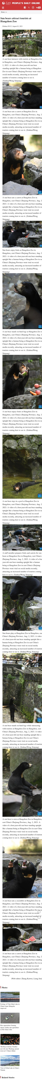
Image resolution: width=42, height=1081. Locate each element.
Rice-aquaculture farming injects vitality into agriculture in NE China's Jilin (9, 1027)
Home (3, 12)
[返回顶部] (39, 917)
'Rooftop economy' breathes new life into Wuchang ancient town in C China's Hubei (9, 1049)
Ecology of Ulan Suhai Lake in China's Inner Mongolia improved (9, 1006)
